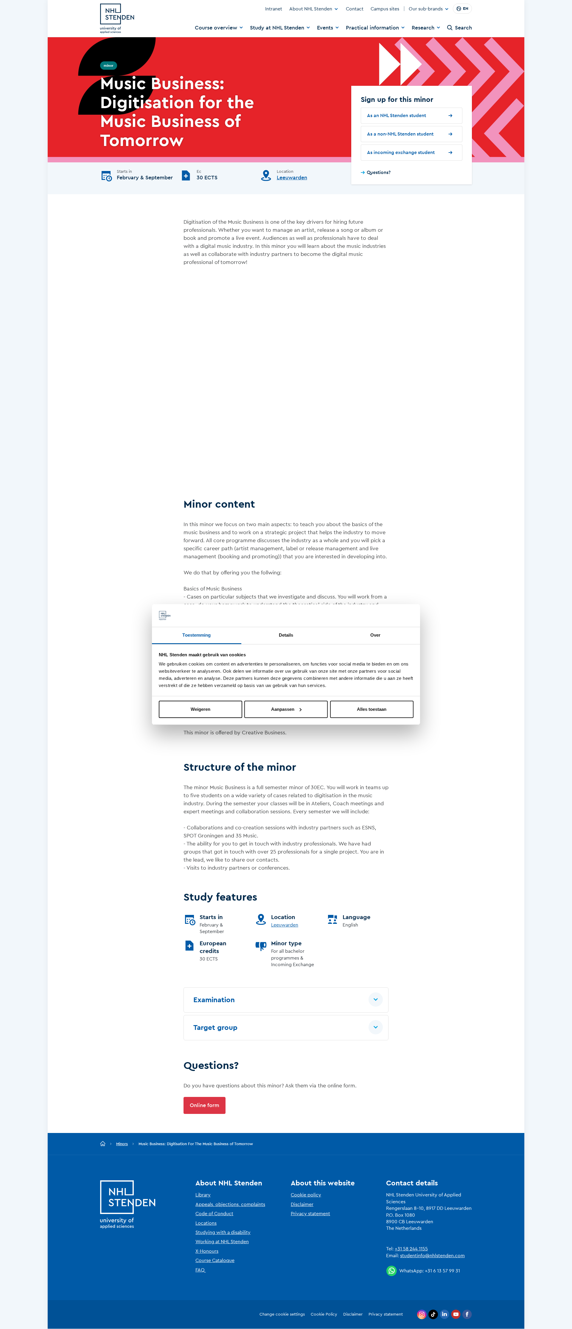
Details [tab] (286, 635)
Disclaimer (302, 1204)
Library (203, 1195)
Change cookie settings (282, 1314)
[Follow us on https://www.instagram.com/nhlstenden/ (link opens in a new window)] (422, 1314)
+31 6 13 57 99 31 (442, 1271)
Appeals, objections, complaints (230, 1204)
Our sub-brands (426, 9)
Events (325, 27)
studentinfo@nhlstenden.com (432, 1255)
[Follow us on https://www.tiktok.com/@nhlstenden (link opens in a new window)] (433, 1314)
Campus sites (385, 9)
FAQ (200, 1270)
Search (463, 27)
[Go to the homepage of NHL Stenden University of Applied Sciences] (117, 18)
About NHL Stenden (310, 9)
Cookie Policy (324, 1314)
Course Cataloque (214, 1260)
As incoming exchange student (401, 152)
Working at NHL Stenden (222, 1241)
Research (423, 27)
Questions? (379, 172)
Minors (122, 1144)
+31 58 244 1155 (411, 1248)
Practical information (372, 27)
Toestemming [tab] (196, 635)
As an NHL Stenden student (396, 115)
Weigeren (200, 709)
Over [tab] (375, 635)
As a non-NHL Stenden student (400, 134)
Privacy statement (310, 1213)
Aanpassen (282, 709)
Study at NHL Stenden (277, 27)
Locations (206, 1223)
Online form (204, 1105)
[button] (286, 1000)
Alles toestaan (371, 709)
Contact (354, 9)
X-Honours (206, 1251)
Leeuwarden (292, 177)
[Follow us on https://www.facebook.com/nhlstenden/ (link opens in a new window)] (467, 1314)
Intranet (273, 9)
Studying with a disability (223, 1232)
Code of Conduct (214, 1213)
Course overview (216, 27)
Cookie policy (306, 1195)
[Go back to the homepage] (102, 1144)
